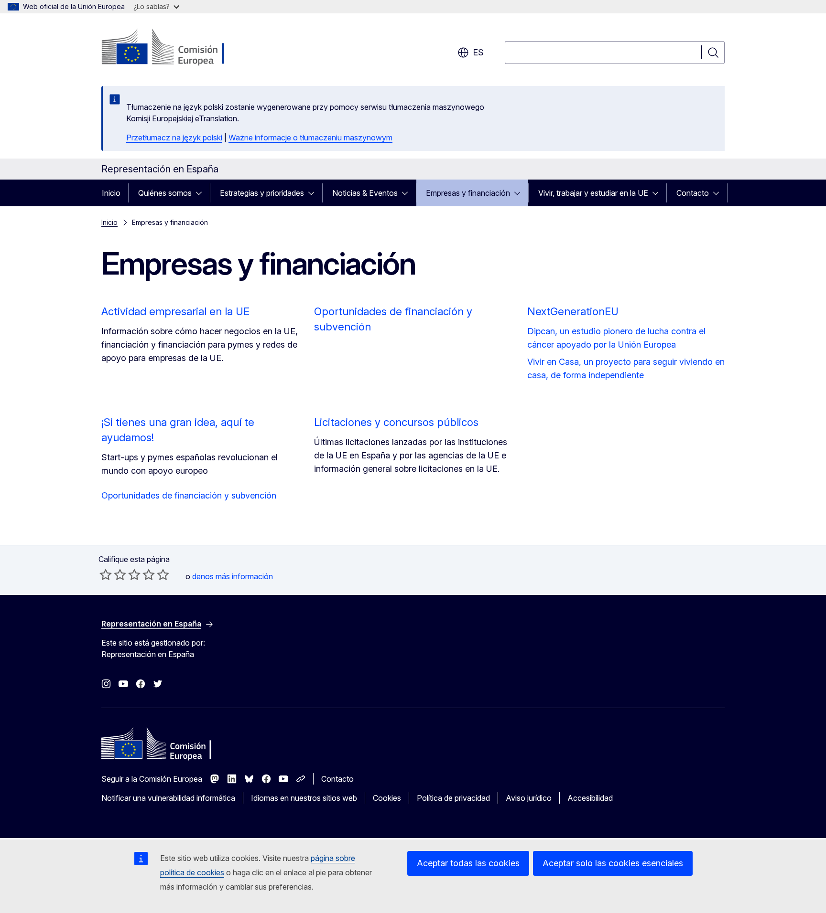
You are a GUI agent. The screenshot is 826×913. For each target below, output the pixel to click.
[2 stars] (112, 574)
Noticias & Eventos (365, 193)
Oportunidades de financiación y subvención (188, 495)
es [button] (478, 52)
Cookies (387, 798)
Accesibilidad (590, 798)
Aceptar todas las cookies (468, 863)
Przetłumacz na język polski (174, 137)
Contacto (692, 193)
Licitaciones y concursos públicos (396, 422)
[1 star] (105, 574)
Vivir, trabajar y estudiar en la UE (593, 193)
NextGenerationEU (573, 311)
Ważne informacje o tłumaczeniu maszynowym (310, 137)
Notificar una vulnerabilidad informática (168, 798)
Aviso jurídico (529, 798)
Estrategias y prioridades (262, 193)
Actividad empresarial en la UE (175, 311)
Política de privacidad (453, 798)
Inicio (111, 193)
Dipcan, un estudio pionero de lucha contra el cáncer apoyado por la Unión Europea (616, 338)
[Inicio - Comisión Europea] (178, 48)
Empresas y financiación (468, 193)
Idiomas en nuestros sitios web (304, 798)
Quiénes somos (165, 193)
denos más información (232, 576)
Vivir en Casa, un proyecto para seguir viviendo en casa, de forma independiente (626, 368)
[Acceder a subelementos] (202, 193)
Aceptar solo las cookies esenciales (613, 863)
